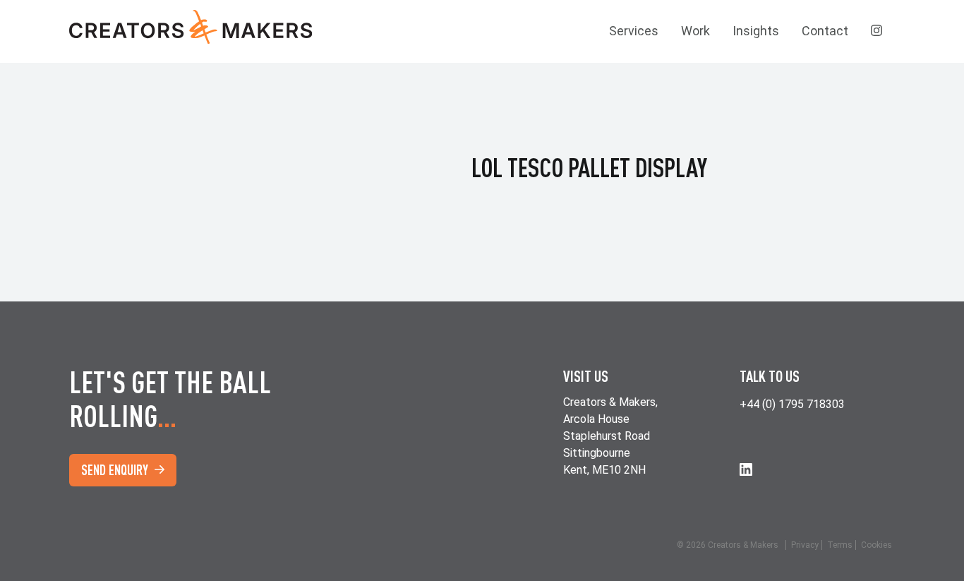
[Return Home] (199, 31)
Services (633, 30)
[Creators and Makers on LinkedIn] (746, 469)
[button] (877, 31)
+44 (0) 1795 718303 (792, 404)
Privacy (805, 545)
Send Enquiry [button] (116, 470)
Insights (756, 30)
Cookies (876, 545)
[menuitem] (634, 31)
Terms (839, 545)
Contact (825, 30)
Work (695, 30)
